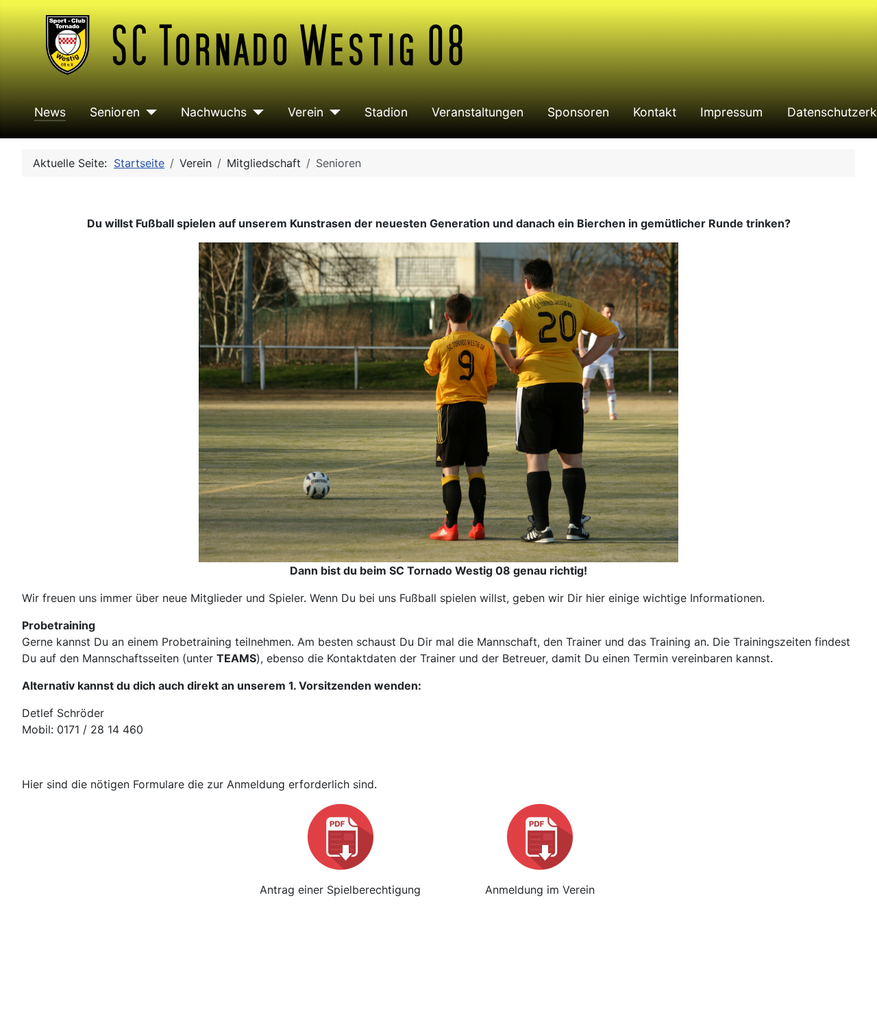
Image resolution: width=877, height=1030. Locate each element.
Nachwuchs (214, 112)
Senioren (115, 112)
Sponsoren (578, 112)
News (50, 112)
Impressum (731, 112)
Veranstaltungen (477, 112)
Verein (305, 112)
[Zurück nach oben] (853, 1004)
